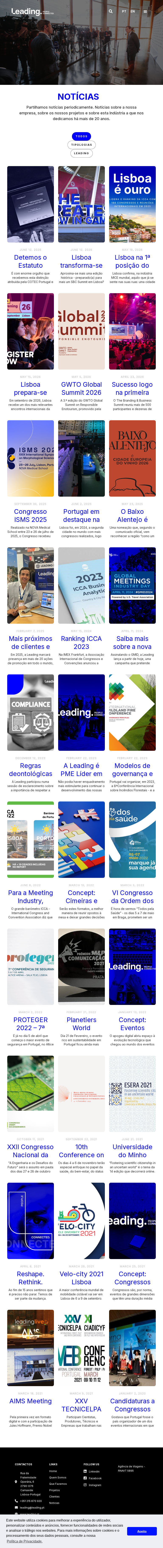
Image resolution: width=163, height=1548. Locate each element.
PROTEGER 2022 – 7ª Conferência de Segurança (30, 1024)
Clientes (54, 1496)
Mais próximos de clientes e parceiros (30, 643)
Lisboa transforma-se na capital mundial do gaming (81, 262)
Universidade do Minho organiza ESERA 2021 (132, 1151)
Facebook (93, 1478)
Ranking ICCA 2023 (81, 642)
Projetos (54, 1490)
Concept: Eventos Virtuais (132, 1024)
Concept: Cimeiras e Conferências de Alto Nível (81, 897)
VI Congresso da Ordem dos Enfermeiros (132, 897)
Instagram (92, 1485)
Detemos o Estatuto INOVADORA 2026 (30, 262)
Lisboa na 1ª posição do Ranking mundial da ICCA (132, 262)
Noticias (54, 1503)
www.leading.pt (27, 1514)
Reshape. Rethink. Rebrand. (30, 1278)
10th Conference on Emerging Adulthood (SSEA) (81, 1151)
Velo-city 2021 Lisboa (81, 1278)
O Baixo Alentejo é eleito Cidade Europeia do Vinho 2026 (132, 516)
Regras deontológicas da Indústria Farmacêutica (30, 770)
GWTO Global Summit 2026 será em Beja (81, 389)
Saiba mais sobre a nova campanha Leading (132, 643)
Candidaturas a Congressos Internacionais (132, 1405)
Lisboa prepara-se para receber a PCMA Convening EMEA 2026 (30, 389)
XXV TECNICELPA (81, 1405)
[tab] (81, 136)
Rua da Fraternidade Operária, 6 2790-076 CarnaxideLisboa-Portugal (30, 1484)
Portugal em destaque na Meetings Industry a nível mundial (81, 516)
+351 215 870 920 (28, 1501)
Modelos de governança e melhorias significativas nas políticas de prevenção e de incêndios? (132, 770)
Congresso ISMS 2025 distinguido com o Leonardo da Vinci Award (30, 516)
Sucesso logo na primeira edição (132, 389)
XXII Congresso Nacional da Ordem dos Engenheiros (30, 1151)
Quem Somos (57, 1477)
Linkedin (92, 1471)
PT (124, 11)
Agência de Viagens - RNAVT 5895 (131, 1468)
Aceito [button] (142, 1531)
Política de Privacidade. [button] (24, 1541)
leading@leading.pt (29, 1507)
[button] (111, 11)
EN (133, 11)
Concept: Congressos (132, 1278)
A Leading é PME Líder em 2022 (81, 770)
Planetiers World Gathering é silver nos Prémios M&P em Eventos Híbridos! (81, 1024)
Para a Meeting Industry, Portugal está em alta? (30, 897)
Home (53, 1471)
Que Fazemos (58, 1483)
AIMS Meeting (30, 1401)
